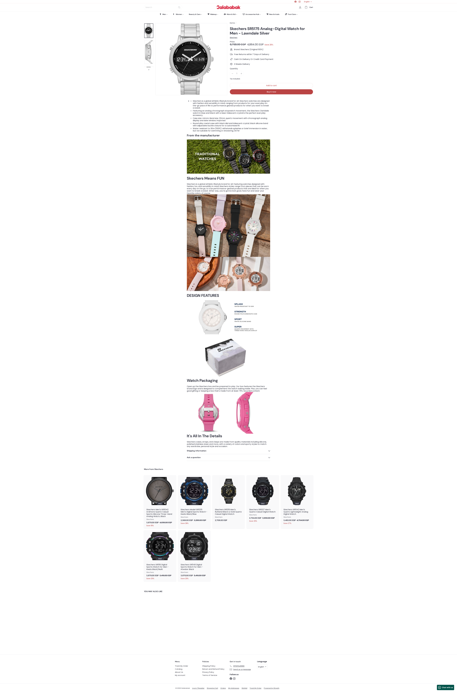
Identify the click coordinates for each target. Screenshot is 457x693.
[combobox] (163, 7)
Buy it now (271, 91)
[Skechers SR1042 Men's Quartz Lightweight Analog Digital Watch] (297, 501)
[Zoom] (191, 59)
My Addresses (233, 688)
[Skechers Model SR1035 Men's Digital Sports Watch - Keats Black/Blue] (194, 501)
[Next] (149, 69)
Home (232, 23)
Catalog (178, 669)
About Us (179, 672)
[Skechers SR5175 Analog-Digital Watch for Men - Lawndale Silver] (157, 621)
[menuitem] (163, 14)
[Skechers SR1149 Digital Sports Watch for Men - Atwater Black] (194, 556)
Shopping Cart (212, 688)
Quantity (234, 68)
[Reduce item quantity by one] (232, 73)
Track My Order (181, 666)
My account (180, 675)
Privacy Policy (208, 672)
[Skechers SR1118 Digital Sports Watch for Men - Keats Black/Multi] (160, 556)
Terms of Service (209, 675)
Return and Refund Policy (213, 669)
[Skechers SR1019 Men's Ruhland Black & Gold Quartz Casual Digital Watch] (228, 499)
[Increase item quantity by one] (241, 73)
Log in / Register (198, 688)
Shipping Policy (208, 666)
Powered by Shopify (271, 688)
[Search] (179, 7)
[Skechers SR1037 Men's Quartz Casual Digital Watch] (263, 499)
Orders (223, 688)
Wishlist (244, 688)
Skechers (158, 469)
